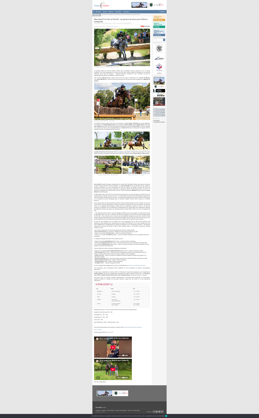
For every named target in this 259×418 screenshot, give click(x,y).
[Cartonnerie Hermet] (159, 48)
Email (159, 411)
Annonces (105, 11)
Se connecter (162, 11)
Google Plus (162, 411)
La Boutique (157, 35)
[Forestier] (147, 2)
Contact (104, 407)
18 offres (156, 27)
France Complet (97, 23)
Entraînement (118, 11)
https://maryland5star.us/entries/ (137, 265)
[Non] (257, 416)
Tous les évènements (110, 410)
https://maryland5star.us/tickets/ (133, 327)
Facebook (154, 411)
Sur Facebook (158, 109)
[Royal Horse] (159, 93)
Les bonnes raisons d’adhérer (158, 17)
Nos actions (98, 11)
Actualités (104, 410)
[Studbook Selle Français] (159, 58)
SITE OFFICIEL (98, 329)
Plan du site (130, 410)
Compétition (110, 11)
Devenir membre (157, 20)
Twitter (156, 411)
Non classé (102, 23)
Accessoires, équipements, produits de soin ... (158, 31)
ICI (107, 332)
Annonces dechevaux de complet (158, 24)
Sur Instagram (158, 115)
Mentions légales (136, 410)
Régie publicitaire (123, 410)
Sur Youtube (158, 112)
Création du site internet (100, 412)
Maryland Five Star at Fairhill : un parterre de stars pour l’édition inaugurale (118, 23)
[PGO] (159, 101)
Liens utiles (117, 410)
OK (166, 415)
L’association (126, 11)
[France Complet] (101, 5)
